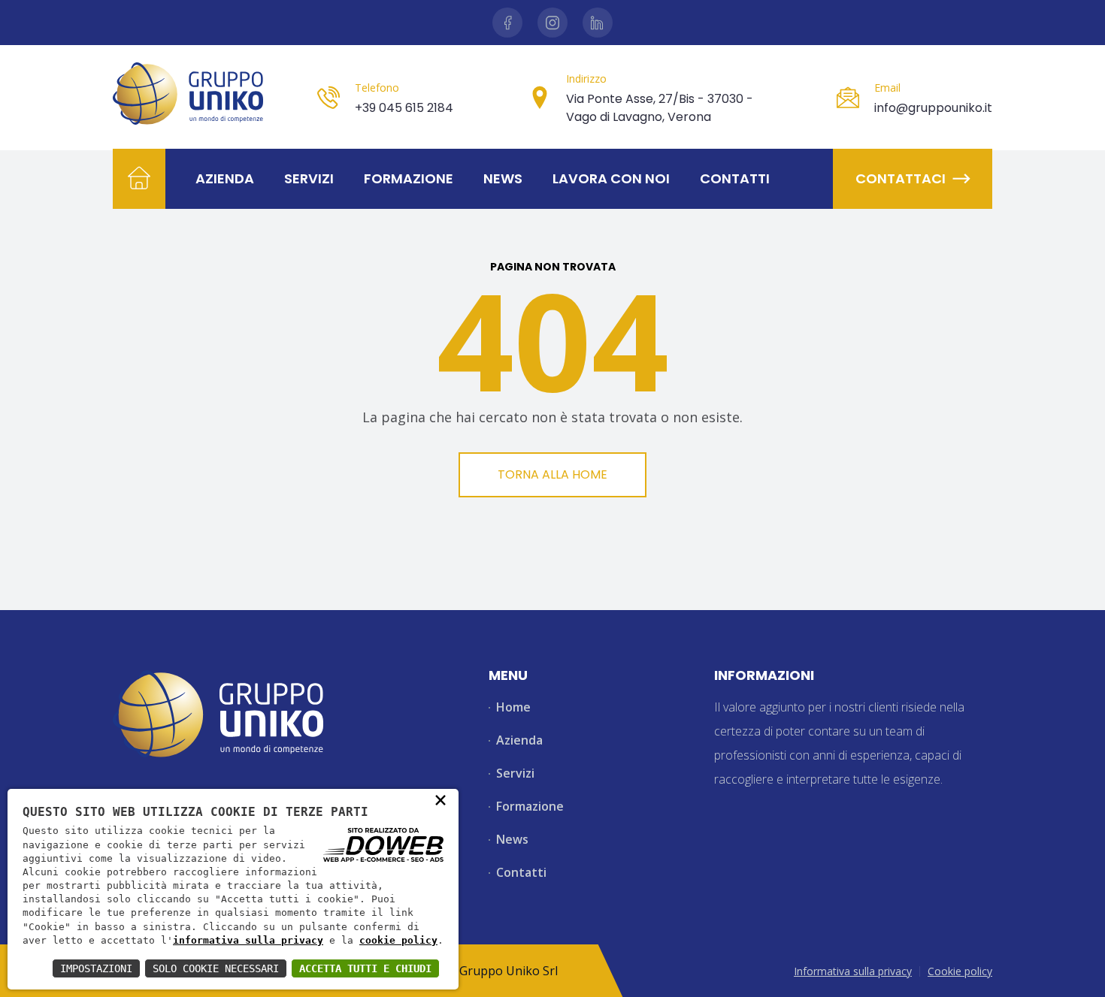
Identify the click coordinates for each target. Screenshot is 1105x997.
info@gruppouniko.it (933, 107)
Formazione (408, 178)
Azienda (224, 178)
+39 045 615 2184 (404, 107)
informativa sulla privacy (248, 940)
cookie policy (398, 940)
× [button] (440, 799)
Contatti (735, 178)
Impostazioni (96, 968)
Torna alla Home (552, 474)
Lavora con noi (611, 178)
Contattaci (900, 178)
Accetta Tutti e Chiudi (365, 968)
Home (513, 707)
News (502, 178)
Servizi (309, 178)
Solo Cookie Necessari (216, 968)
